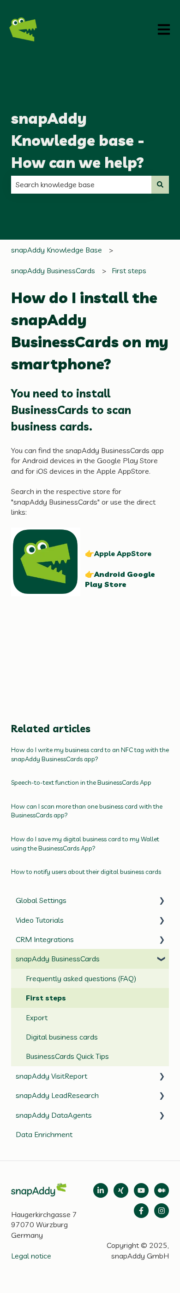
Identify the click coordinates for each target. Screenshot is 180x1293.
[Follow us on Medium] (141, 1190)
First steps (129, 270)
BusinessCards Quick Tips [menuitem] (67, 1056)
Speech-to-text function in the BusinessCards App (81, 782)
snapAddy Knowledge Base (56, 249)
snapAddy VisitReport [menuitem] (51, 1075)
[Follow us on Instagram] (161, 1210)
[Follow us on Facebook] (141, 1210)
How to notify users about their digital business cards (86, 872)
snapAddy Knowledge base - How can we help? (77, 140)
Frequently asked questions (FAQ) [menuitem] (81, 978)
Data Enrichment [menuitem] (44, 1134)
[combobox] (81, 184)
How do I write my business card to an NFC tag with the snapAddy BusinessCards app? (90, 754)
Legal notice (31, 1255)
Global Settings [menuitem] (41, 900)
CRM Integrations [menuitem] (45, 939)
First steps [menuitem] (46, 997)
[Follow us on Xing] (121, 1190)
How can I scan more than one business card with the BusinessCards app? (86, 811)
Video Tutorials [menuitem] (40, 920)
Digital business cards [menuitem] (62, 1036)
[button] (161, 900)
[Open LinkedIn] (100, 1190)
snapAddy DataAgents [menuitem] (54, 1115)
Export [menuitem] (37, 1017)
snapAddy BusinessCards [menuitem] (58, 958)
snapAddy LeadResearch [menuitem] (57, 1095)
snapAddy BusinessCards (53, 270)
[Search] (160, 184)
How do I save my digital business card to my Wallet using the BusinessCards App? (85, 843)
